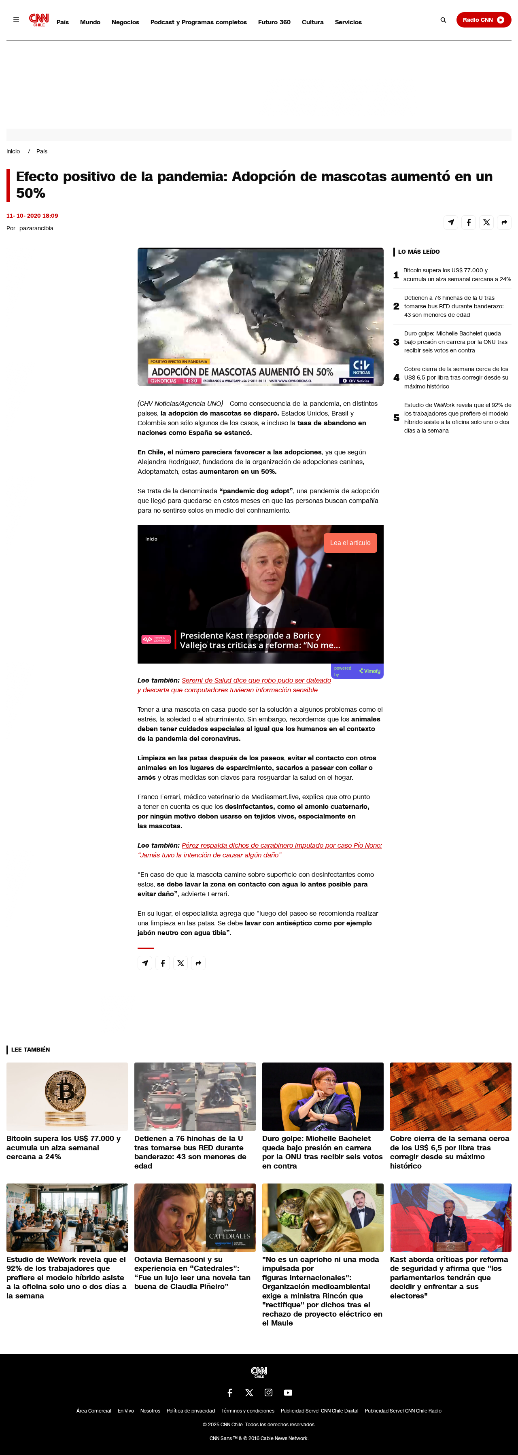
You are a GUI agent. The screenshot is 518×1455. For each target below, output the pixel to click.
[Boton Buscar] (443, 20)
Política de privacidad (191, 1411)
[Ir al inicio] (39, 20)
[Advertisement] (67, 711)
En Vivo (126, 1411)
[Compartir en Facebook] (468, 222)
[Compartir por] (504, 222)
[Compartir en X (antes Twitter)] (486, 222)
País (63, 22)
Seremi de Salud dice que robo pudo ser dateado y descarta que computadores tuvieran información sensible (234, 685)
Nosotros (150, 1411)
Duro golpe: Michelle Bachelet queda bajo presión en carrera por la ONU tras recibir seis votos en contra (455, 341)
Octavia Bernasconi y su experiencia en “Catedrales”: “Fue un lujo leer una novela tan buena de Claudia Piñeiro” (192, 1273)
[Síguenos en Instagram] (268, 1392)
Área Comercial (93, 1411)
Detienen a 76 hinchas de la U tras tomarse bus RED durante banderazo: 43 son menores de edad (454, 306)
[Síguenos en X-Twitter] (249, 1392)
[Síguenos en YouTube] (288, 1392)
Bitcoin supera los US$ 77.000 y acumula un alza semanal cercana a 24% (457, 274)
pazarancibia (36, 228)
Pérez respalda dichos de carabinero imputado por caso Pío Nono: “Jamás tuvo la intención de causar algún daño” (260, 850)
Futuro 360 (274, 22)
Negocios (125, 22)
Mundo (90, 22)
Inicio (13, 151)
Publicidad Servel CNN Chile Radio (403, 1411)
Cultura (313, 22)
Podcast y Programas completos (199, 22)
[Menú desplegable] (16, 20)
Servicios (348, 22)
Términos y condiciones (247, 1411)
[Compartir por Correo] (451, 222)
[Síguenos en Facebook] (229, 1392)
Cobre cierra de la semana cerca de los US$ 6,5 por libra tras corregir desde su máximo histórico (456, 377)
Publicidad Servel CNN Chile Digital (320, 1411)
